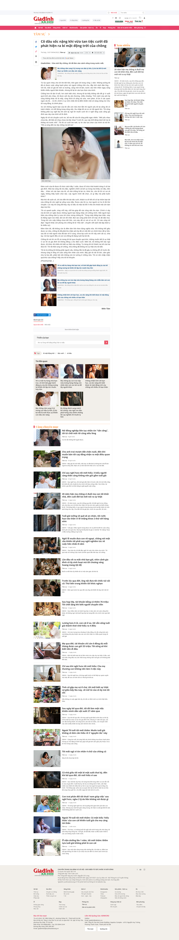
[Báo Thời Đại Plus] (139, 21)
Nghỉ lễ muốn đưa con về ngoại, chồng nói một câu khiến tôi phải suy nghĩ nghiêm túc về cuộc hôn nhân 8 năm (86, 541)
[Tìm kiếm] (143, 13)
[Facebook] (137, 870)
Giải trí (65, 28)
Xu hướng (118, 892)
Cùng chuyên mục (47, 427)
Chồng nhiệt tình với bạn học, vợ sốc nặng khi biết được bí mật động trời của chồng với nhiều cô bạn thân (96, 384)
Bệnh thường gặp (69, 892)
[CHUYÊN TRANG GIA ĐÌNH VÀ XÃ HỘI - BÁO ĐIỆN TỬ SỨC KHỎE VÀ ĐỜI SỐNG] (44, 20)
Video (102, 894)
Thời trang (62, 904)
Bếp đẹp (138, 896)
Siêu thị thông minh (120, 898)
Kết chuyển (113, 907)
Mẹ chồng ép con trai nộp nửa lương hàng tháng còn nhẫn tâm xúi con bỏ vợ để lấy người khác (71, 384)
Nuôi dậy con (50, 894)
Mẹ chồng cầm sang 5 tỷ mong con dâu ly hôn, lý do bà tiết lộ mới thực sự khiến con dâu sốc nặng (47, 411)
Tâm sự (40, 34)
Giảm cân (62, 908)
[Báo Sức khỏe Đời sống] (119, 21)
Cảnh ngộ (113, 904)
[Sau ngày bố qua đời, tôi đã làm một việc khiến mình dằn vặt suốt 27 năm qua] (47, 715)
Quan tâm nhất (38, 325)
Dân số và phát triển (124, 28)
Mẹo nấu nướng (140, 894)
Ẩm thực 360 (139, 892)
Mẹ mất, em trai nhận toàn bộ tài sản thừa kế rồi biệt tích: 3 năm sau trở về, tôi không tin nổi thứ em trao (134, 142)
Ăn (97, 28)
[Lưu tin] (36, 56)
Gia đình (48, 28)
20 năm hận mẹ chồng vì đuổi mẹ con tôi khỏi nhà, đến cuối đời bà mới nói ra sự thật (85, 495)
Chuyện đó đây (140, 907)
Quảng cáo (103, 929)
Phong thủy (37, 907)
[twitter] (49, 314)
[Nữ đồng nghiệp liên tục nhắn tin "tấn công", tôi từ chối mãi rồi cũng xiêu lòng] (47, 437)
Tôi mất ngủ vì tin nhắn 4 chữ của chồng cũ (84, 751)
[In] (36, 62)
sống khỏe (74, 20)
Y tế (65, 896)
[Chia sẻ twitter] (36, 46)
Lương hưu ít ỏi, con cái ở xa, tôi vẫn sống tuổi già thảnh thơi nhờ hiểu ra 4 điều (86, 624)
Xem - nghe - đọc (86, 896)
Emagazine (103, 892)
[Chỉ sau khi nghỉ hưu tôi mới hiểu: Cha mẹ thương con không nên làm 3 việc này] (47, 673)
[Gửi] (106, 342)
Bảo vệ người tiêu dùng (122, 896)
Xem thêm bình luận (72, 329)
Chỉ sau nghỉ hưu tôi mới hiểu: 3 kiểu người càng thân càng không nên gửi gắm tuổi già (84, 474)
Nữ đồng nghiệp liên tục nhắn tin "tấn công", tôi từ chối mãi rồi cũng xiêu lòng (85, 432)
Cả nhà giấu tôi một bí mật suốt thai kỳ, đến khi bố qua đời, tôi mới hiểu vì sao (84, 774)
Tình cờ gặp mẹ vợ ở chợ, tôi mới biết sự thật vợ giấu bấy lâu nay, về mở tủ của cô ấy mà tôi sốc (86, 690)
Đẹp (104, 28)
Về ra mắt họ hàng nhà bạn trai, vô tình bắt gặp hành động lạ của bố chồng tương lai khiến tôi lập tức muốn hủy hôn (47, 385)
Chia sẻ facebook (42, 315)
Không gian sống (39, 904)
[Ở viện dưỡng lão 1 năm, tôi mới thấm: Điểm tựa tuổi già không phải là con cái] (47, 847)
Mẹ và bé (97, 20)
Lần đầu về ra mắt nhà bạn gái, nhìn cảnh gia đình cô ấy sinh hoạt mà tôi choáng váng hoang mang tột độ (85, 562)
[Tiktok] (120, 18)
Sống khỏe (56, 28)
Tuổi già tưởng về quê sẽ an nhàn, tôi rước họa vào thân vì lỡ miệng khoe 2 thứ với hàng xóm (85, 519)
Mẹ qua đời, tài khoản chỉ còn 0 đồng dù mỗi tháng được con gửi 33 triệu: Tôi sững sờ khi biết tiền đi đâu (85, 646)
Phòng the (111, 28)
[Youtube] (116, 18)
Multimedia (74, 28)
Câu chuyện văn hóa (87, 892)
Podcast (102, 896)
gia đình (63, 20)
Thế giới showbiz (86, 894)
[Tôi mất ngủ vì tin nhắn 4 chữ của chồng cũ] (47, 758)
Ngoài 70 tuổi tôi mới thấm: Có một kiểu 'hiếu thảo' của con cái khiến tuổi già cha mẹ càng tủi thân (85, 820)
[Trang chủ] (35, 28)
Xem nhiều (123, 45)
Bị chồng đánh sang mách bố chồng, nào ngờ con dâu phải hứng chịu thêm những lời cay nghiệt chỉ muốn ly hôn (71, 412)
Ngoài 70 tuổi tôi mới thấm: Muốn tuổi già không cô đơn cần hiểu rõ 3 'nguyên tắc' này (84, 731)
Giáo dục (36, 896)
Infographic (103, 898)
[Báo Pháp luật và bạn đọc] (129, 22)
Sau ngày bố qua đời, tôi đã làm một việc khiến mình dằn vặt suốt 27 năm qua (83, 709)
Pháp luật (36, 898)
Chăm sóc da (63, 907)
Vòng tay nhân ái (115, 902)
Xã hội (40, 28)
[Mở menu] (145, 28)
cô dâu (69, 353)
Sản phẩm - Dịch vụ (87, 28)
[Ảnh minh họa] (75, 153)
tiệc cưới (60, 353)
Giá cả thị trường (120, 894)
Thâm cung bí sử (51, 896)
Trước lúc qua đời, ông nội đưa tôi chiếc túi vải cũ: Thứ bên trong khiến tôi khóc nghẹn (86, 582)
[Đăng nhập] (144, 18)
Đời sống (36, 894)
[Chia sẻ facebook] (36, 41)
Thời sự (36, 892)
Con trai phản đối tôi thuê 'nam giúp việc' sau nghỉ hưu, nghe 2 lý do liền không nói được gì (85, 798)
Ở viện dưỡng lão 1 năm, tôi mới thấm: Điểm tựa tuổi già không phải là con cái (85, 841)
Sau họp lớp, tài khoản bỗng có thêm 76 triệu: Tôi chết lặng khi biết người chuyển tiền (85, 603)
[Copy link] (36, 51)
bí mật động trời (48, 353)
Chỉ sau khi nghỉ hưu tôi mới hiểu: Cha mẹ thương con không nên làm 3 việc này (83, 667)
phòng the (86, 20)
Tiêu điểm (139, 904)
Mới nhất (114, 13)
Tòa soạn (90, 929)
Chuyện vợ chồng (51, 892)
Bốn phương (138, 28)
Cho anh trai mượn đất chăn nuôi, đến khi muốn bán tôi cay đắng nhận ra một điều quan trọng (86, 454)
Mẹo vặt (36, 908)
